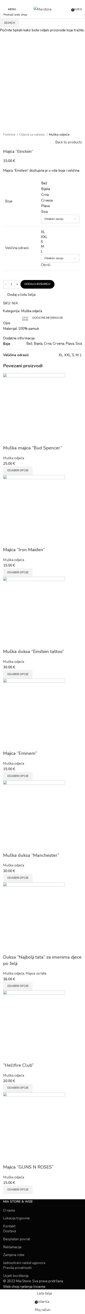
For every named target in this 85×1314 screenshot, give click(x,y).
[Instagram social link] (44, 2)
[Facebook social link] (40, 2)
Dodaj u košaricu (37, 284)
